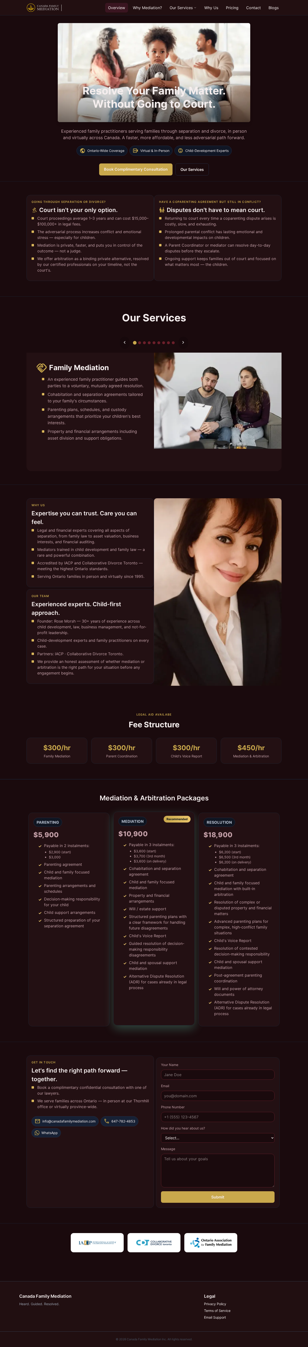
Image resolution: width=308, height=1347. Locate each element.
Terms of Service (217, 1311)
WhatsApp (49, 1133)
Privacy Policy (215, 1304)
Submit (217, 1197)
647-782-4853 (119, 1121)
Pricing (232, 7)
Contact (253, 7)
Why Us (211, 7)
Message (168, 1149)
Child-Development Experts (203, 150)
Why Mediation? (147, 7)
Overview (116, 7)
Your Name (169, 1065)
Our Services (181, 7)
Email (165, 1086)
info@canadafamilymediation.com (65, 1121)
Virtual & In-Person (151, 150)
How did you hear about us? (183, 1128)
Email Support (215, 1317)
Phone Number (173, 1107)
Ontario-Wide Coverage (102, 150)
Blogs (274, 7)
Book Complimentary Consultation (136, 169)
